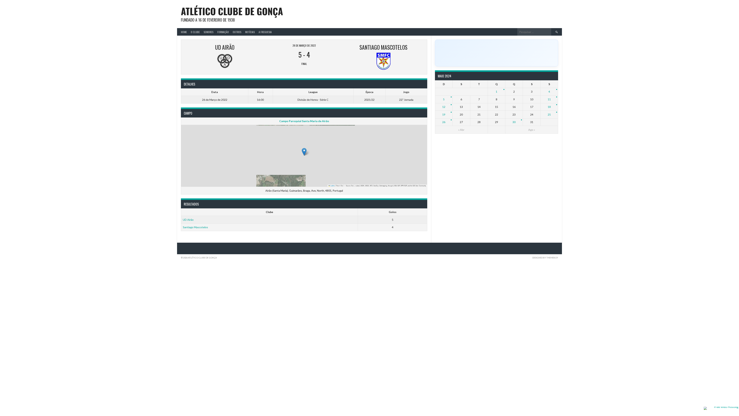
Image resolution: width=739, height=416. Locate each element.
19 (443, 114)
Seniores (208, 32)
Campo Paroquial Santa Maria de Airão (304, 121)
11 (549, 99)
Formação (223, 32)
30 (514, 122)
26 (443, 122)
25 (549, 114)
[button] (304, 152)
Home (184, 32)
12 (443, 106)
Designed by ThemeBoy (545, 257)
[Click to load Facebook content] (496, 52)
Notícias (250, 32)
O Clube (195, 32)
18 (549, 106)
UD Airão (188, 219)
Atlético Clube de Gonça (232, 11)
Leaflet (332, 186)
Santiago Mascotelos (195, 227)
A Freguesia (265, 32)
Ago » (531, 129)
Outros (237, 32)
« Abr (461, 129)
